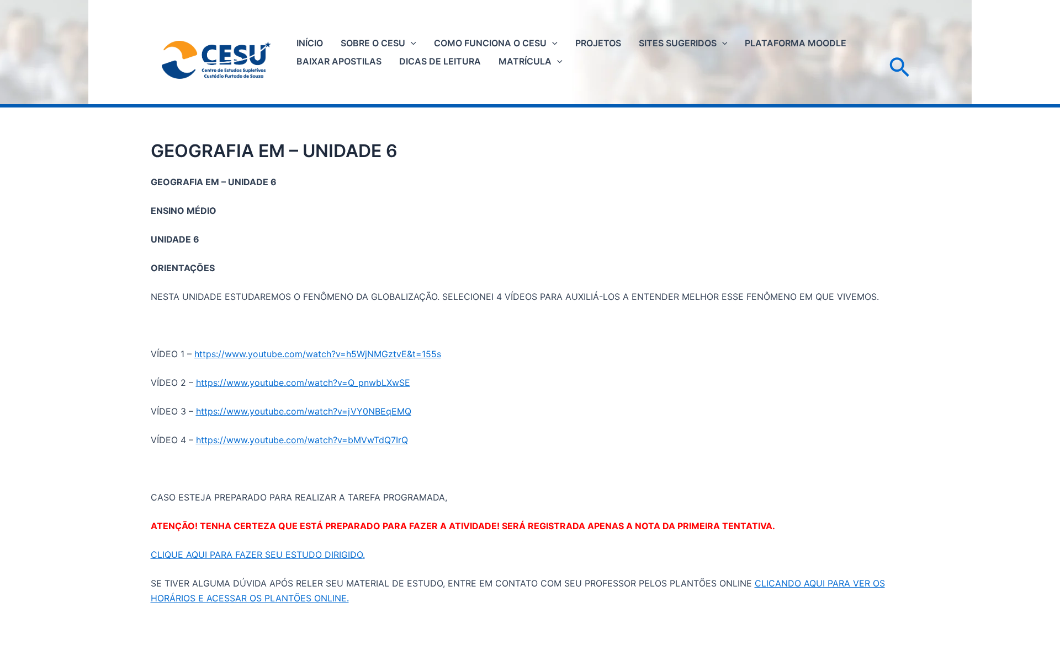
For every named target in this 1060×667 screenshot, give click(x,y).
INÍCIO (309, 43)
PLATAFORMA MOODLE (795, 43)
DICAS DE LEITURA (440, 61)
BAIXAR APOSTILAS (338, 61)
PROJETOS (598, 43)
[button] (410, 43)
